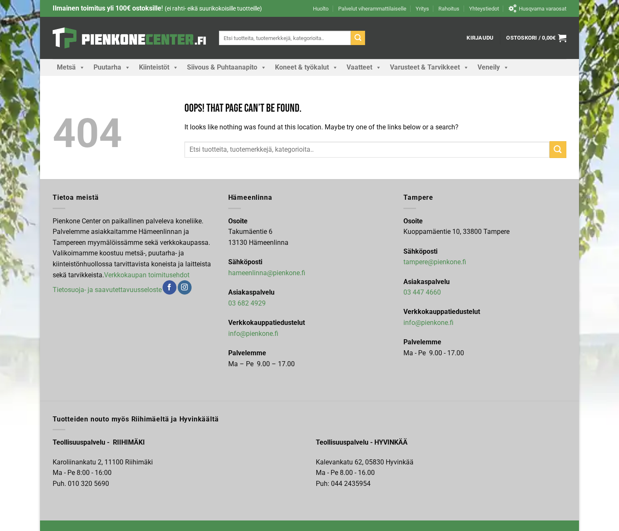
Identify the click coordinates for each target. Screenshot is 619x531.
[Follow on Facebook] (169, 287)
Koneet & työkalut (302, 67)
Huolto (320, 8)
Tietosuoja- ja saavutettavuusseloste (107, 290)
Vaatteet (359, 67)
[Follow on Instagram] (185, 287)
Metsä (66, 67)
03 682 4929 (247, 303)
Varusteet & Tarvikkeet (425, 67)
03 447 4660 (422, 292)
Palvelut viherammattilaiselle (372, 8)
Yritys (422, 8)
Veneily (489, 67)
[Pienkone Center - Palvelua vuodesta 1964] (129, 38)
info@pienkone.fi (253, 334)
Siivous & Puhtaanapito (222, 67)
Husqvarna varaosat (542, 8)
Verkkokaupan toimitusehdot (146, 275)
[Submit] (358, 38)
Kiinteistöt (154, 67)
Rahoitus (448, 8)
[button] (480, 38)
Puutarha (107, 67)
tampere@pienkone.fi (434, 262)
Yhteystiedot (484, 8)
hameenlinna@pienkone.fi (266, 273)
